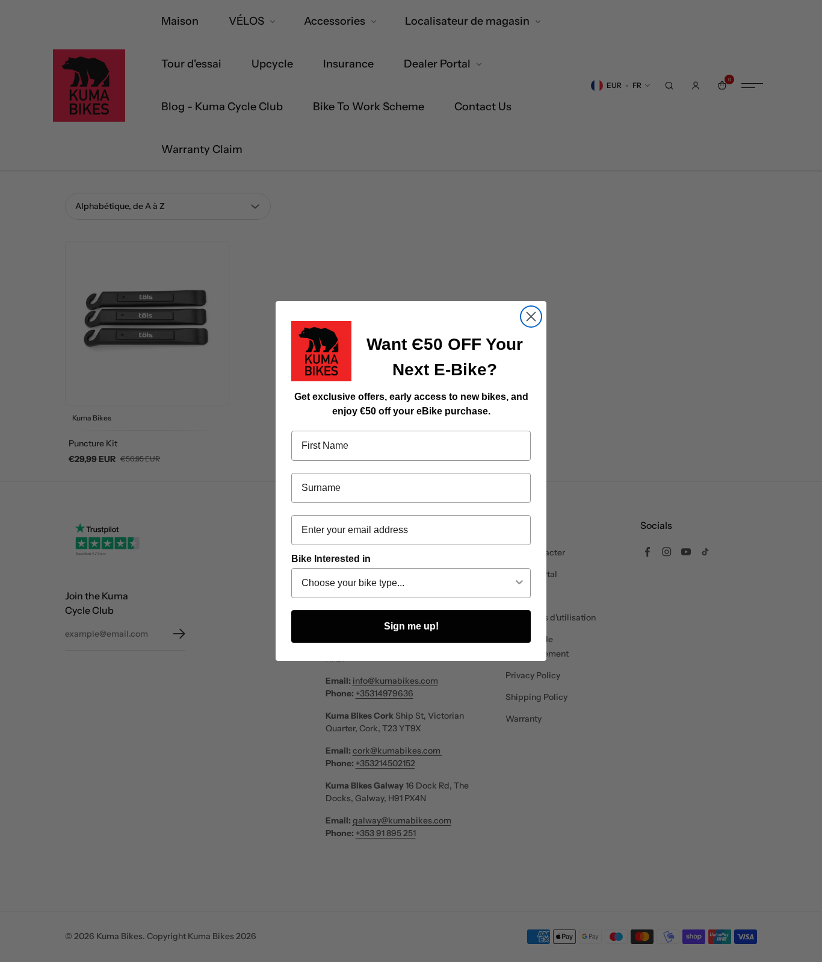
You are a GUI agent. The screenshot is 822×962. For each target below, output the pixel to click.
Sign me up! (411, 626)
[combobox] (407, 583)
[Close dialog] (531, 316)
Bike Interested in (331, 559)
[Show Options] (519, 583)
